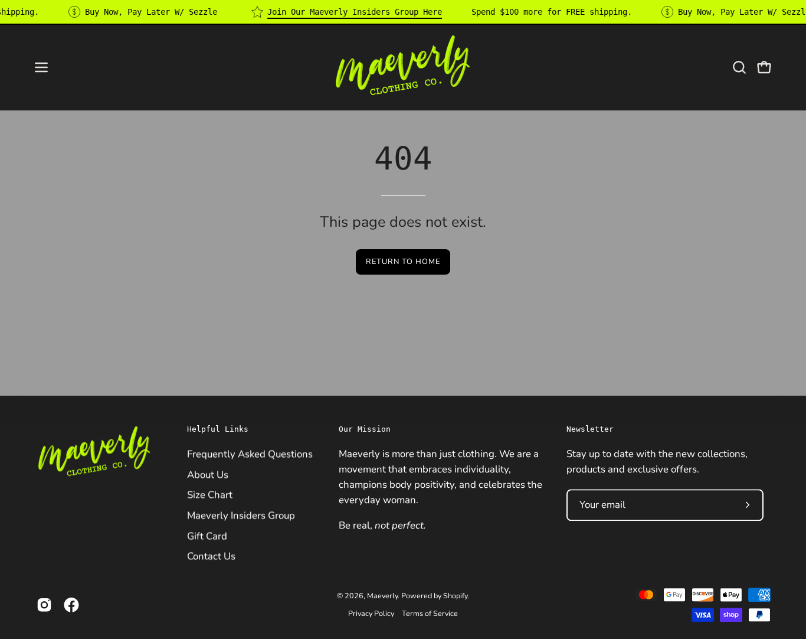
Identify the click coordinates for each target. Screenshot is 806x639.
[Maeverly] (403, 67)
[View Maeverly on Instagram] (44, 605)
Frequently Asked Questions (250, 454)
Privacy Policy (371, 613)
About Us (207, 474)
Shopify (455, 596)
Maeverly (382, 596)
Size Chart (209, 494)
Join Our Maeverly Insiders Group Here (354, 12)
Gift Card (207, 535)
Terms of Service (430, 613)
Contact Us (211, 556)
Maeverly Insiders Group (241, 515)
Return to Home (403, 261)
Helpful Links (217, 429)
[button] (739, 67)
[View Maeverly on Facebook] (71, 605)
